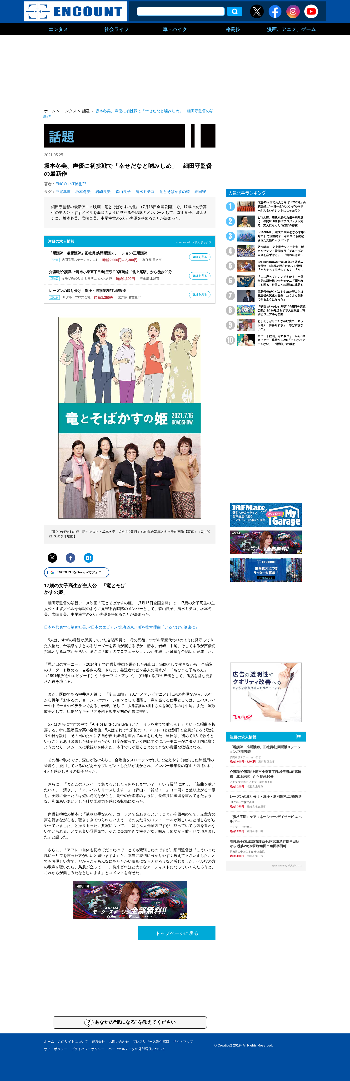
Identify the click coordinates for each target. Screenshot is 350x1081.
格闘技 (233, 29)
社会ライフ (117, 29)
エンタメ (58, 29)
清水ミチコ (145, 192)
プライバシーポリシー (88, 1049)
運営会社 (98, 1041)
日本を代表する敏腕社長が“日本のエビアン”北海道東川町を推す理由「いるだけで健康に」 (121, 627)
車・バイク (175, 29)
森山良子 (123, 192)
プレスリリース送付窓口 (151, 1041)
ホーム (49, 1041)
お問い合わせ (119, 1041)
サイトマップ (183, 1041)
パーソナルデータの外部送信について (136, 1049)
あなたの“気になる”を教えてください (135, 1022)
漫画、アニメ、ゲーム (291, 29)
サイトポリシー (55, 1049)
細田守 (200, 192)
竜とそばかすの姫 (174, 192)
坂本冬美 (83, 192)
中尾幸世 (63, 192)
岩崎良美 (103, 192)
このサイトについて (73, 1041)
